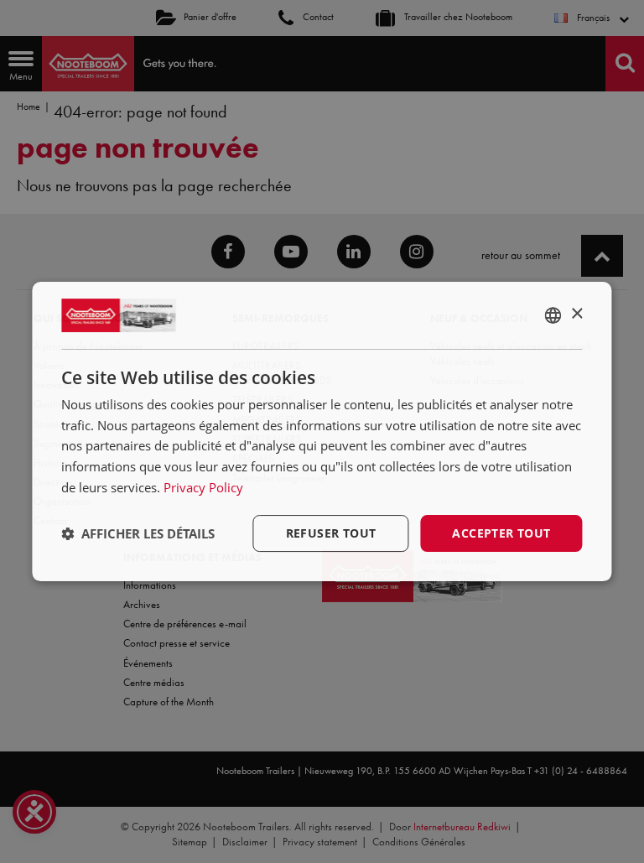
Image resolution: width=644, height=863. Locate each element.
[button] (138, 533)
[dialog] (321, 432)
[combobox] (553, 315)
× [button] (576, 314)
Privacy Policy (203, 487)
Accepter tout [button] (501, 533)
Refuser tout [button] (331, 533)
